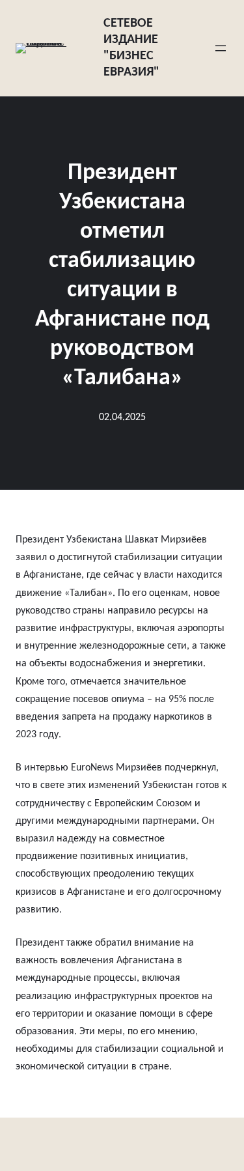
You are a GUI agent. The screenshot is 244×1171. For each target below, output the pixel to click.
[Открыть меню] (220, 48)
